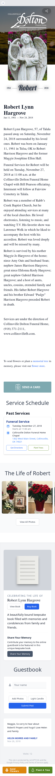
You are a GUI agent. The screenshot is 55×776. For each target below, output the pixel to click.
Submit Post (27, 705)
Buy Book (32, 606)
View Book (15, 606)
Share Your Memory (20, 653)
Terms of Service (36, 762)
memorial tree (40, 361)
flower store (38, 366)
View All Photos (27, 521)
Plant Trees (38, 447)
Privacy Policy (19, 762)
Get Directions (17, 447)
